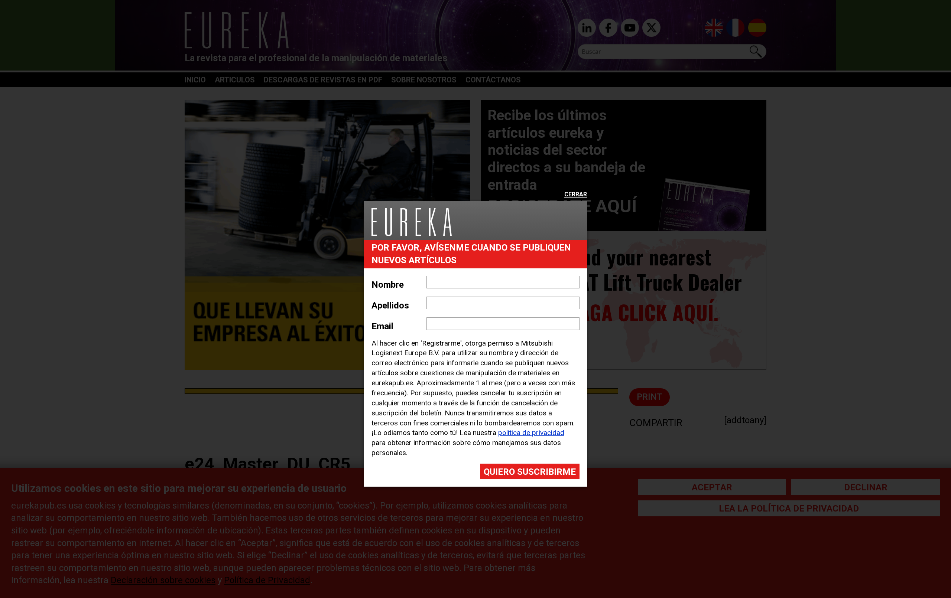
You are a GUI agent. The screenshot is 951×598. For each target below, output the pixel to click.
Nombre (387, 285)
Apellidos (390, 305)
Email (382, 326)
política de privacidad (531, 432)
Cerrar (575, 195)
